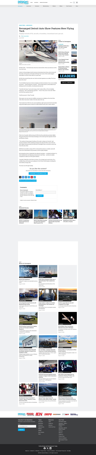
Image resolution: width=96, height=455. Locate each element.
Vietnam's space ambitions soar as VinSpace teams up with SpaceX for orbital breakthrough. (28, 355)
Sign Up (21, 429)
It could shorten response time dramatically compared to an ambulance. (28, 331)
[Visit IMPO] (48, 414)
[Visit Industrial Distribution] (57, 414)
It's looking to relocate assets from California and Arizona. (67, 330)
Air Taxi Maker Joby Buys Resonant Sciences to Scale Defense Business (47, 350)
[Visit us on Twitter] (48, 448)
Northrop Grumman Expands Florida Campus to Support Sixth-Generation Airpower (47, 376)
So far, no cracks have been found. (65, 377)
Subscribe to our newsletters (38, 173)
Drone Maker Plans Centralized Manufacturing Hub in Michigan (65, 327)
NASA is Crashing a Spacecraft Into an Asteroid (24, 222)
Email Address (39, 190)
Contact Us (32, 450)
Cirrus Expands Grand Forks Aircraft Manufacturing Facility (63, 61)
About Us (27, 450)
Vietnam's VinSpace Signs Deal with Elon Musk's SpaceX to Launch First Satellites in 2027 (27, 351)
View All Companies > (67, 82)
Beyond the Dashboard (24, 279)
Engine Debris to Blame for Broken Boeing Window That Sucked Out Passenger (63, 68)
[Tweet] (29, 177)
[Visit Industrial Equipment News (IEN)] (38, 414)
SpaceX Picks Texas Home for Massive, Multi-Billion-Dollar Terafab (47, 398)
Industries (22, 25)
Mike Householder (25, 36)
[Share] (23, 177)
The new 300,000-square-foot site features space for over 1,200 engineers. (47, 379)
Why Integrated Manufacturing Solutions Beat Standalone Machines (67, 398)
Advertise (37, 450)
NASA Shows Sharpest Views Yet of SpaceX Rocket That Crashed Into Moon (63, 54)
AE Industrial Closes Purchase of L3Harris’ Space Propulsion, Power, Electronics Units (27, 399)
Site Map (69, 450)
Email (19, 424)
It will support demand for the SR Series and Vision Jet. (28, 306)
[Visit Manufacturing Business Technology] (74, 414)
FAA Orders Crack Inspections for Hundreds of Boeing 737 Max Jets (66, 375)
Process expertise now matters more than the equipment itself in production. (67, 401)
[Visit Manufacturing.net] (65, 414)
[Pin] (32, 177)
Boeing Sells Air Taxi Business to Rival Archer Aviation (67, 350)
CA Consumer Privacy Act (61, 450)
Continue (39, 195)
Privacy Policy (43, 450)
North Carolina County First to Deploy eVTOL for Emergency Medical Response (28, 328)
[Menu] (77, 2)
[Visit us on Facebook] (45, 448)
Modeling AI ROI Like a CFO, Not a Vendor (63, 46)
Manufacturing (23, 300)
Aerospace (29, 25)
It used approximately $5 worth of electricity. (67, 305)
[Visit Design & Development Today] (22, 414)
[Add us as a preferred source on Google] (35, 177)
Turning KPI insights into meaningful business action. (28, 282)
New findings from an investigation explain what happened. (47, 308)
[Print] (20, 177)
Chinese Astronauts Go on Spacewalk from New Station (55, 222)
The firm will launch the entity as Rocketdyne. (28, 402)
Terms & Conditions (51, 450)
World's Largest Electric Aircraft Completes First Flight (66, 303)
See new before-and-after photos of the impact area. (47, 284)
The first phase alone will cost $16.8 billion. (47, 400)
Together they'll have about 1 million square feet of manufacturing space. (47, 353)
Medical (21, 324)
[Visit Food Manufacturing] (30, 414)
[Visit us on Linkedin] (50, 448)
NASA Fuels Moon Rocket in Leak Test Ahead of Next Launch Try (40, 222)
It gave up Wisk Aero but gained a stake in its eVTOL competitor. (67, 353)
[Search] (74, 2)
